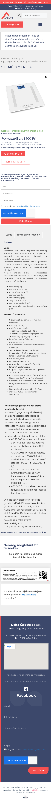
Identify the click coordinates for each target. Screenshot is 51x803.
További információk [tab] (28, 234)
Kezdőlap (5, 58)
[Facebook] (26, 689)
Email (7, 706)
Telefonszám (10, 717)
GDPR (7, 746)
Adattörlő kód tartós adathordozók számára (26, 681)
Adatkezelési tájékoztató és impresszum (26, 675)
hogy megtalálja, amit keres (26, 628)
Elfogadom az (26, 749)
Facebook (26, 695)
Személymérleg (19, 61)
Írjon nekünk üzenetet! (15, 728)
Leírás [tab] (8, 234)
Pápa (26, 625)
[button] (40, 24)
